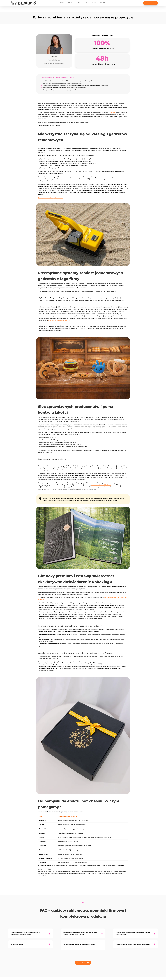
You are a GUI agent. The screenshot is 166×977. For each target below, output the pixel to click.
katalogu (113, 112)
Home (62, 3)
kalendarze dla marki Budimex (101, 485)
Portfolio (70, 3)
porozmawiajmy (83, 962)
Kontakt (102, 3)
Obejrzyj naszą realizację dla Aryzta (59, 320)
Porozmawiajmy (150, 3)
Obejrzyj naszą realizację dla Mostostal (50, 198)
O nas (94, 3)
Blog (87, 3)
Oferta (79, 3)
